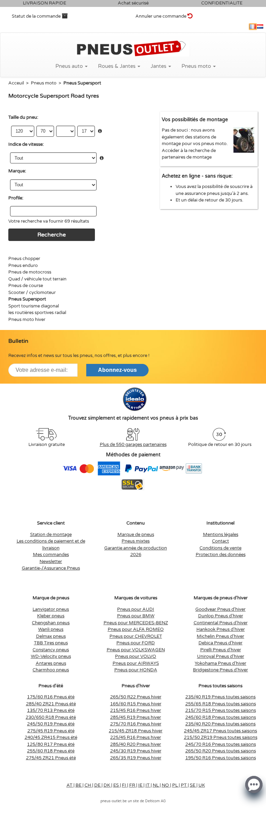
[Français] (253, 26)
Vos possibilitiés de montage (195, 120)
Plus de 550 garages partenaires (133, 444)
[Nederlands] (260, 26)
